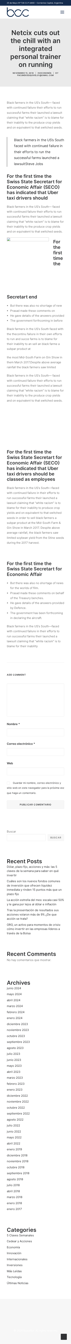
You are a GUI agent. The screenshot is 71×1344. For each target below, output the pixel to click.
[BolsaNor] (18, 12)
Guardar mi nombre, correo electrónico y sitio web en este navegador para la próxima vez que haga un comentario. (35, 787)
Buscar (11, 831)
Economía (45, 73)
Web (10, 763)
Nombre (13, 724)
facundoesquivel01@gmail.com (35, 75)
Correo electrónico (21, 744)
